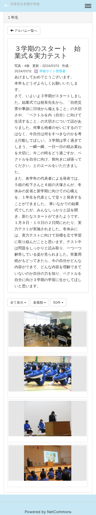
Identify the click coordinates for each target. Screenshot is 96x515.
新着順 (38, 302)
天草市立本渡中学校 (25, 4)
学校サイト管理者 (51, 71)
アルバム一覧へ (25, 30)
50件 (57, 302)
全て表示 (17, 302)
